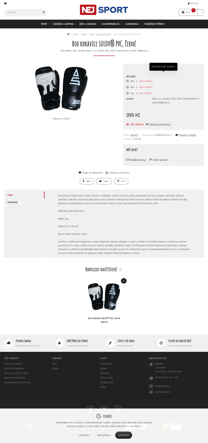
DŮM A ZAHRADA (88, 24)
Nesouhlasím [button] (104, 435)
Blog (54, 363)
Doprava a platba (187, 135)
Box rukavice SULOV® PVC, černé (104, 318)
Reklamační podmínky (14, 377)
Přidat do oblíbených (92, 172)
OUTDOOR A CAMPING (63, 24)
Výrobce (129, 98)
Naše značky (106, 377)
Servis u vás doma (126, 341)
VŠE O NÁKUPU (11, 358)
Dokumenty (106, 363)
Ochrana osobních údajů (16, 373)
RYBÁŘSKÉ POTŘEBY (154, 24)
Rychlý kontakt (160, 159)
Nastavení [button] (84, 435)
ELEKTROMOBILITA (111, 24)
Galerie (103, 368)
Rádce (55, 368)
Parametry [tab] (14, 202)
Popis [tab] (10, 195)
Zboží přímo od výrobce (77, 341)
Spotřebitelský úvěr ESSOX (17, 382)
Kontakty (104, 373)
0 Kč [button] (192, 12)
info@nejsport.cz (138, 159)
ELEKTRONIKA (132, 24)
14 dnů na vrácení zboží (180, 341)
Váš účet (194, 3)
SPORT (44, 24)
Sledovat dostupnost (160, 124)
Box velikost (131, 76)
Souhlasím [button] (124, 435)
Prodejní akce (107, 382)
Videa (103, 387)
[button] (200, 12)
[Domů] (104, 10)
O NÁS (103, 358)
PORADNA (57, 358)
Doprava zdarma (23, 341)
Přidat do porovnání (119, 172)
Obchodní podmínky (13, 368)
